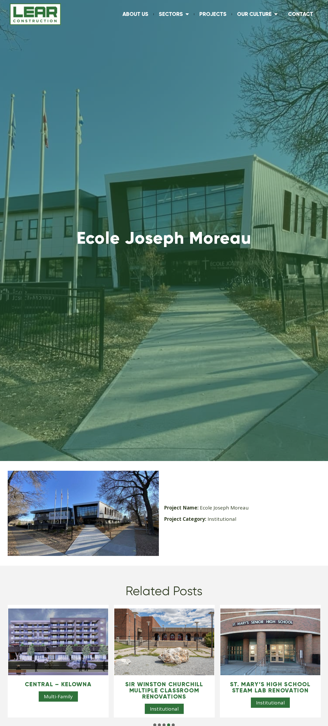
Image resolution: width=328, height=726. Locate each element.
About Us (135, 14)
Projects (213, 14)
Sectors (171, 14)
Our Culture (254, 14)
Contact (300, 14)
